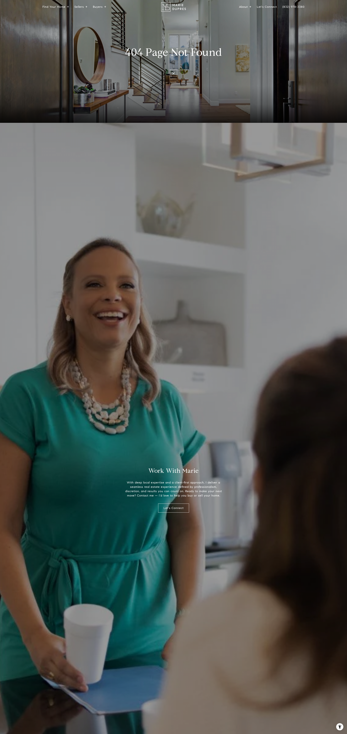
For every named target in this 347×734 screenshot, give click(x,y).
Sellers (79, 6)
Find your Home (53, 6)
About (243, 6)
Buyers (98, 6)
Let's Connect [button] (174, 508)
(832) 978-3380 (293, 6)
